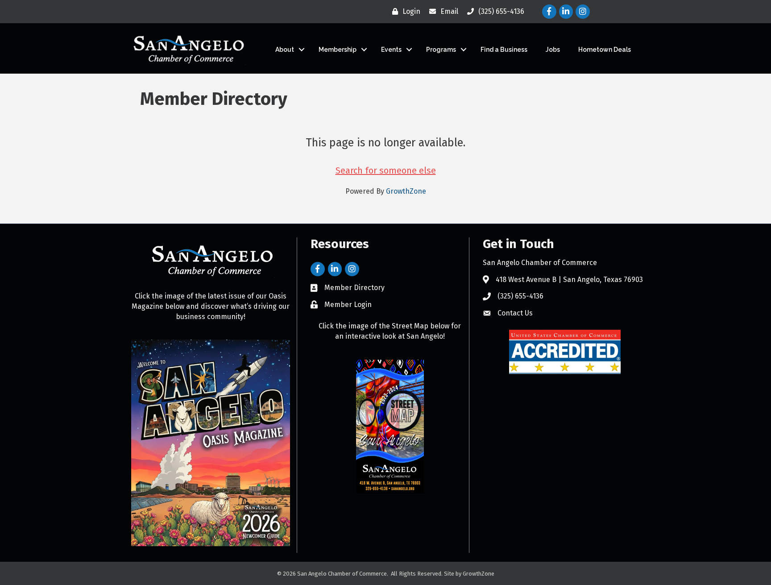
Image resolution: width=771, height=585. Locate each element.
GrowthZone (406, 191)
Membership (337, 49)
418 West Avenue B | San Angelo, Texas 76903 (569, 279)
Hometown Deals (604, 49)
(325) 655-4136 (520, 296)
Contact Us (515, 313)
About (284, 49)
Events (391, 49)
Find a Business (504, 49)
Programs (441, 49)
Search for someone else (386, 170)
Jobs (553, 49)
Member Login (348, 304)
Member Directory (354, 287)
